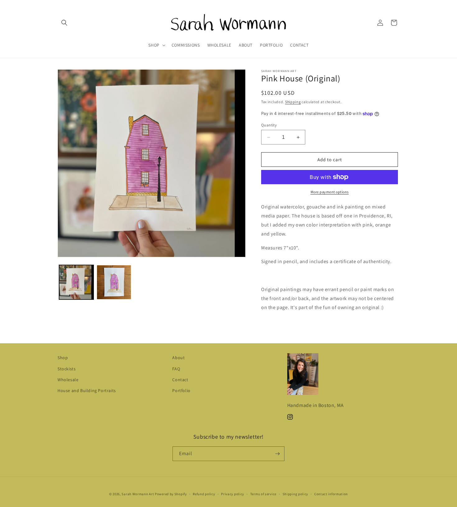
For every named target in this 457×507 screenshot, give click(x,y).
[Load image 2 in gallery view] (114, 282)
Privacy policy (232, 494)
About (178, 357)
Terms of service (263, 494)
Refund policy (204, 494)
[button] (64, 23)
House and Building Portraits (87, 390)
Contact (180, 379)
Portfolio (181, 390)
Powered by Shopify (171, 494)
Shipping (293, 101)
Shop (63, 357)
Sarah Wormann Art (138, 494)
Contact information (331, 494)
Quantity (269, 125)
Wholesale (68, 379)
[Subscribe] (277, 453)
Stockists (67, 369)
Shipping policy (295, 494)
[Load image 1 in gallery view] (76, 282)
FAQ (176, 369)
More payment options (330, 192)
